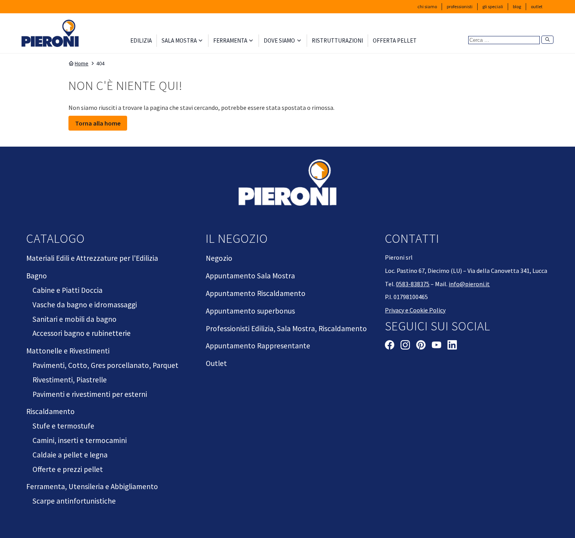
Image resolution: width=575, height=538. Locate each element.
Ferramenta (230, 40)
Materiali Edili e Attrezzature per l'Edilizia (92, 258)
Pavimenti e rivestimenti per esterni (89, 394)
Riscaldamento (50, 411)
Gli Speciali (492, 6)
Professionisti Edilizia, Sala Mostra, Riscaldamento (286, 328)
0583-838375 (412, 284)
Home (81, 63)
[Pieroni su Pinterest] (421, 346)
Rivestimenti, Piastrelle (69, 379)
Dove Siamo (279, 40)
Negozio (219, 258)
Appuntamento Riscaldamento (255, 293)
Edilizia (141, 40)
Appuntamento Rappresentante (258, 345)
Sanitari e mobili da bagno (74, 319)
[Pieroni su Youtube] (436, 346)
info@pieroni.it (469, 284)
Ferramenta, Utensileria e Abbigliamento (92, 486)
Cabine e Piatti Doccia (67, 290)
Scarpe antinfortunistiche (74, 501)
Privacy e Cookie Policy (415, 310)
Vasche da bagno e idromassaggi (84, 304)
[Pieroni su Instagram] (405, 346)
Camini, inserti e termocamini (79, 440)
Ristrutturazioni (337, 40)
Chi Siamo (427, 6)
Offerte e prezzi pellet (67, 469)
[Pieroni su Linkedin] (452, 346)
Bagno (36, 275)
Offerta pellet (395, 40)
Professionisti (460, 6)
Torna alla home (97, 123)
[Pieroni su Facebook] (389, 346)
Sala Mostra (179, 40)
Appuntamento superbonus (250, 311)
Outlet (537, 6)
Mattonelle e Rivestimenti (68, 350)
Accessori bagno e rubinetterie (81, 333)
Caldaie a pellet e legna (70, 454)
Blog (517, 6)
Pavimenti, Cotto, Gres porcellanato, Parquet (105, 365)
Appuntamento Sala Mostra (250, 275)
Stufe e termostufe (63, 425)
